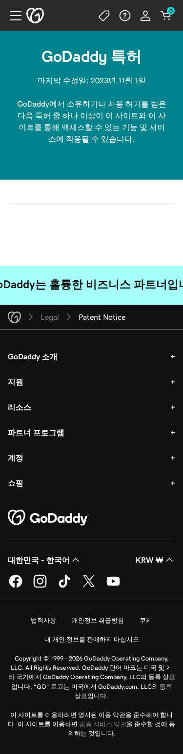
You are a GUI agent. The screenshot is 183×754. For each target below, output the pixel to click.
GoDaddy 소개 (33, 356)
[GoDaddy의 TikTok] (64, 586)
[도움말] (125, 15)
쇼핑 (15, 483)
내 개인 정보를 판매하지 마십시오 (91, 639)
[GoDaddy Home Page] (48, 518)
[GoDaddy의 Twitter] (89, 586)
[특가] (104, 15)
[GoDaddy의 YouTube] (113, 586)
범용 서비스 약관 (102, 724)
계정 (15, 457)
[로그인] (145, 15)
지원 (15, 382)
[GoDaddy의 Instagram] (40, 586)
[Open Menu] (12, 15)
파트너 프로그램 (36, 432)
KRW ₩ (149, 560)
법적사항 (43, 620)
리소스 (19, 407)
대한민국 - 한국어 (39, 560)
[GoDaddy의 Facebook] (15, 586)
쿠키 (146, 620)
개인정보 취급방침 (98, 620)
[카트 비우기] (166, 15)
